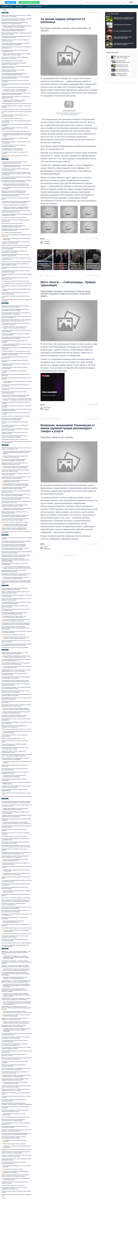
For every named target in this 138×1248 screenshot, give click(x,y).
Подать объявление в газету (29, 2)
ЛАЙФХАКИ (88, 2)
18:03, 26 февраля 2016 (93, 418)
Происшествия (98, 2)
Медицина (108, 2)
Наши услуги (10, 2)
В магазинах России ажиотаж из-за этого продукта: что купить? (122, 65)
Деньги (124, 2)
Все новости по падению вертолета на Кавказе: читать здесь (122, 61)
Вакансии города (7, 6)
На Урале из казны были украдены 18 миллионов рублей (121, 74)
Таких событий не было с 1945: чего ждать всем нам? (123, 57)
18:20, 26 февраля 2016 (93, 275)
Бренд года (19, 6)
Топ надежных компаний (33, 6)
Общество (116, 2)
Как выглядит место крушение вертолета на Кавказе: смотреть (123, 70)
